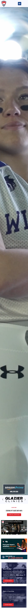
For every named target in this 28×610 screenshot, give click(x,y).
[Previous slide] (3, 500)
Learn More (8, 580)
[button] (19, 3)
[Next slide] (25, 500)
